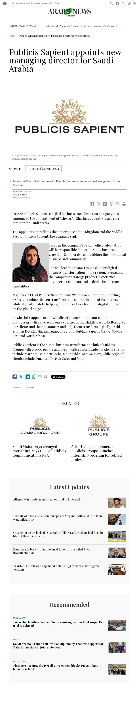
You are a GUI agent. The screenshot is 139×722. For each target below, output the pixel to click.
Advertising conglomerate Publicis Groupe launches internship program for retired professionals (96, 453)
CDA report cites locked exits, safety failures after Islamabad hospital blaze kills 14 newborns (58, 534)
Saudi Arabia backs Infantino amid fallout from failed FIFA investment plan (51, 551)
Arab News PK (23, 3)
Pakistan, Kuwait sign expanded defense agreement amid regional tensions (56, 567)
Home (12, 35)
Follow (59, 376)
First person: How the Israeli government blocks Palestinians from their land (55, 667)
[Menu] (5, 3)
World (32, 26)
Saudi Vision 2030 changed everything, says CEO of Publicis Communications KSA (39, 451)
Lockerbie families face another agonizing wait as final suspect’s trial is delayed (57, 623)
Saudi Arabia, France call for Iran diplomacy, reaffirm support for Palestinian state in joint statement (58, 645)
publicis (30, 388)
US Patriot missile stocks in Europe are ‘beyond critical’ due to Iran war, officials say (87, 26)
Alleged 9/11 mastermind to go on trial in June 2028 (47, 499)
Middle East (20, 618)
